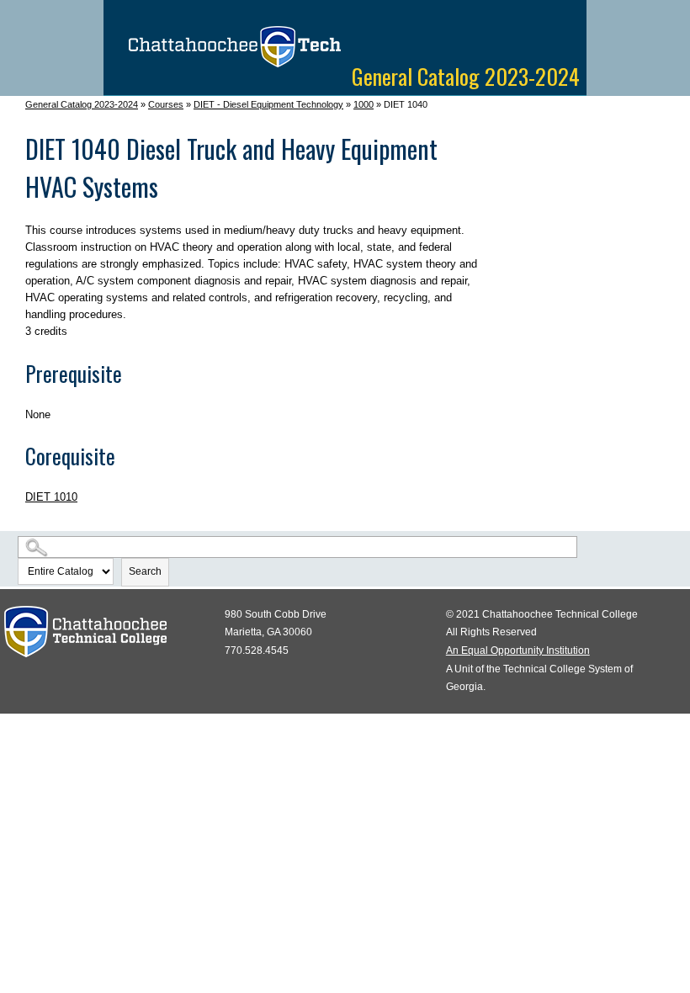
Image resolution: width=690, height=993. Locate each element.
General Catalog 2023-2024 (81, 104)
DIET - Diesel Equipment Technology (268, 104)
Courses (165, 104)
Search (145, 571)
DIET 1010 (51, 497)
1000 (363, 104)
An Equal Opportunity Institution (518, 650)
